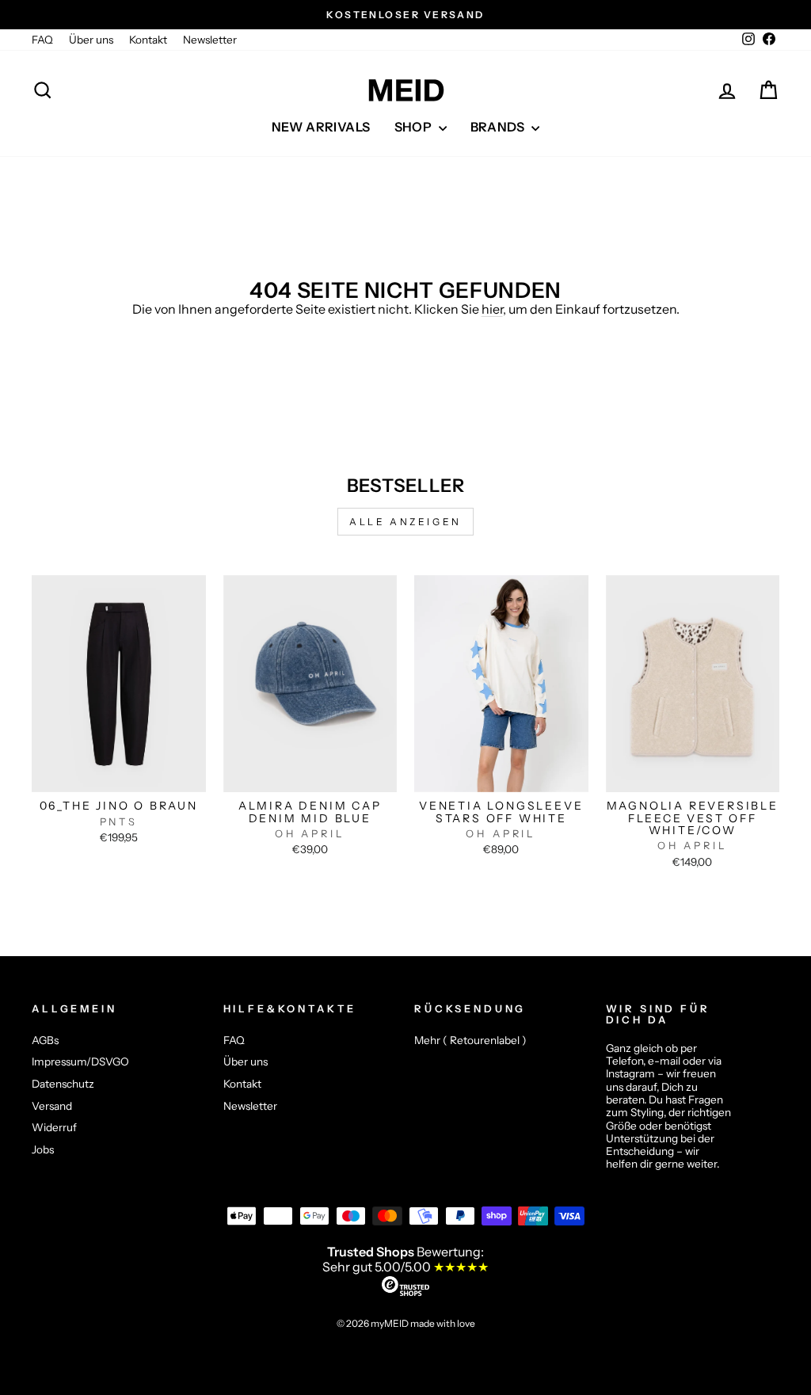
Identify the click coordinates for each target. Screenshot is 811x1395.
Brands (499, 127)
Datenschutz (63, 1083)
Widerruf (54, 1127)
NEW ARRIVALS (321, 127)
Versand (52, 1106)
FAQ (42, 39)
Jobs (43, 1149)
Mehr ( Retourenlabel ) (470, 1040)
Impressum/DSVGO (80, 1061)
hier (492, 309)
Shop (414, 127)
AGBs (45, 1040)
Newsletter (210, 39)
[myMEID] (405, 90)
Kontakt (148, 39)
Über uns (91, 39)
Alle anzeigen (405, 522)
